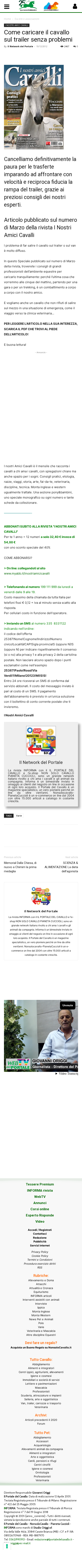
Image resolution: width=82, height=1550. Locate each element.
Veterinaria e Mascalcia (41, 1330)
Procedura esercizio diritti (40, 1263)
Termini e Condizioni (39, 1259)
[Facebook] (8, 55)
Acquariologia (42, 1445)
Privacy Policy (39, 1251)
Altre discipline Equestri (41, 1334)
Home (7, 19)
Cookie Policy (40, 1255)
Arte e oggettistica (42, 1456)
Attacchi (41, 1284)
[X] (17, 55)
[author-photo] (41, 905)
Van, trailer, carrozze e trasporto (41, 1403)
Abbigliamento (41, 1364)
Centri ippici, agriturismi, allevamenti (41, 1372)
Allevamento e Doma (41, 1280)
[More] (63, 55)
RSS (39, 1267)
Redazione (40, 1237)
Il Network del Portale (20, 46)
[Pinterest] (26, 55)
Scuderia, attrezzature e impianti (41, 1395)
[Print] (54, 55)
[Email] (45, 55)
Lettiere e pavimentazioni (41, 1383)
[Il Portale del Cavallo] (30, 5)
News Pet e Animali (41, 1319)
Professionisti (41, 1391)
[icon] (75, 7)
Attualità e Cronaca (41, 1288)
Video (39, 1221)
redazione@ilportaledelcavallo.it (53, 1539)
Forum (41, 1423)
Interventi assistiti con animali (41, 1299)
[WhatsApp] (35, 55)
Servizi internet (40, 1245)
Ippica (41, 1307)
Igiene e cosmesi (41, 1375)
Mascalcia (41, 1387)
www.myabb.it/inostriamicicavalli (27, 573)
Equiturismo (41, 1291)
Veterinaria (41, 1407)
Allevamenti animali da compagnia (42, 1449)
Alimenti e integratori (41, 1368)
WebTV (40, 1197)
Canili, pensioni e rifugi (42, 1460)
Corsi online (39, 1209)
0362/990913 (17, 1539)
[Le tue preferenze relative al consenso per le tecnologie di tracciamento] (7, 1546)
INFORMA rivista (40, 1190)
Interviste (41, 1303)
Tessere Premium (40, 1184)
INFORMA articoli (41, 1295)
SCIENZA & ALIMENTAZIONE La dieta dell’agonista (61, 867)
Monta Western (41, 1315)
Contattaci (40, 1233)
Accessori (42, 1441)
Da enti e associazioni (27, 19)
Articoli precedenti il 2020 (41, 1419)
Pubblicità (39, 1241)
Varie (19, 815)
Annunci (39, 1203)
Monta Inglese (41, 1311)
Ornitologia (42, 1472)
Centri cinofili (42, 1464)
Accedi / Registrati (40, 1229)
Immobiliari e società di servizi (41, 1379)
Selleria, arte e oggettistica (41, 1399)
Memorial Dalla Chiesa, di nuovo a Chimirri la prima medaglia (20, 867)
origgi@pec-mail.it (20, 1543)
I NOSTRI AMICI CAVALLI (16, 25)
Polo (41, 1323)
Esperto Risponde (40, 1215)
